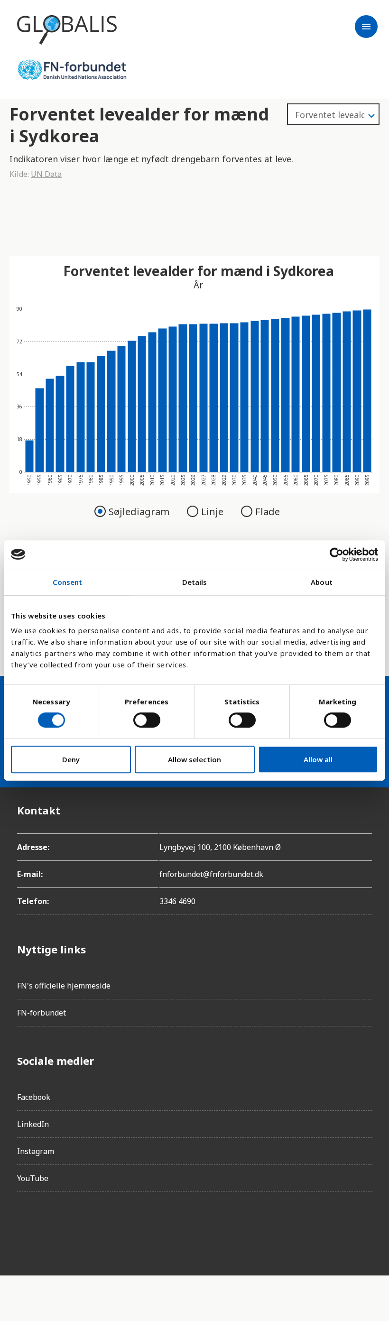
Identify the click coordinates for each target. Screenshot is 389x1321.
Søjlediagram (140, 511)
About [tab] (322, 582)
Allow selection (194, 759)
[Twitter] (77, 1226)
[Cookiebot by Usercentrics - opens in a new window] (336, 554)
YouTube (32, 1178)
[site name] (67, 30)
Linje (213, 511)
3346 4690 (177, 901)
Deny (71, 759)
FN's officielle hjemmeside (64, 985)
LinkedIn (33, 1124)
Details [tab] (194, 582)
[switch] (146, 720)
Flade (267, 511)
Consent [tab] (68, 582)
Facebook (33, 1097)
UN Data (46, 174)
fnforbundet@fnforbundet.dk (211, 874)
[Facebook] (24, 1226)
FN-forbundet (41, 1012)
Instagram (35, 1151)
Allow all (318, 759)
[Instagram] (51, 1226)
